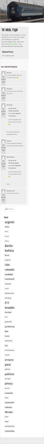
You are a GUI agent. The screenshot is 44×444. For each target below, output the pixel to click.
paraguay (9, 359)
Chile (7, 265)
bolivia (9, 250)
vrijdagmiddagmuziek (11, 426)
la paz (7, 336)
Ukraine (9, 412)
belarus (7, 241)
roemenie (9, 393)
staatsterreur (11, 402)
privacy (9, 383)
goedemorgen (11, 326)
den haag (8, 298)
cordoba (9, 274)
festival (8, 312)
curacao (8, 284)
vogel (6, 421)
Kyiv (6, 331)
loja (6, 345)
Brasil (7, 255)
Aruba (7, 227)
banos (6, 231)
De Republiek (22, 11)
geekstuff (8, 322)
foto (6, 317)
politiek (7, 369)
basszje (7, 236)
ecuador (10, 307)
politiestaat (11, 374)
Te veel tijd (10, 29)
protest (7, 388)
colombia (10, 269)
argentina (11, 222)
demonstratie (9, 293)
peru (8, 364)
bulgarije (7, 260)
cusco (7, 288)
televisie (8, 407)
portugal (7, 379)
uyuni (6, 417)
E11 (7, 303)
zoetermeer (10, 431)
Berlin (9, 246)
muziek (7, 355)
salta (6, 398)
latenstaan (8, 341)
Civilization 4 (14, 44)
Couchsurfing (10, 278)
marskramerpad (10, 350)
